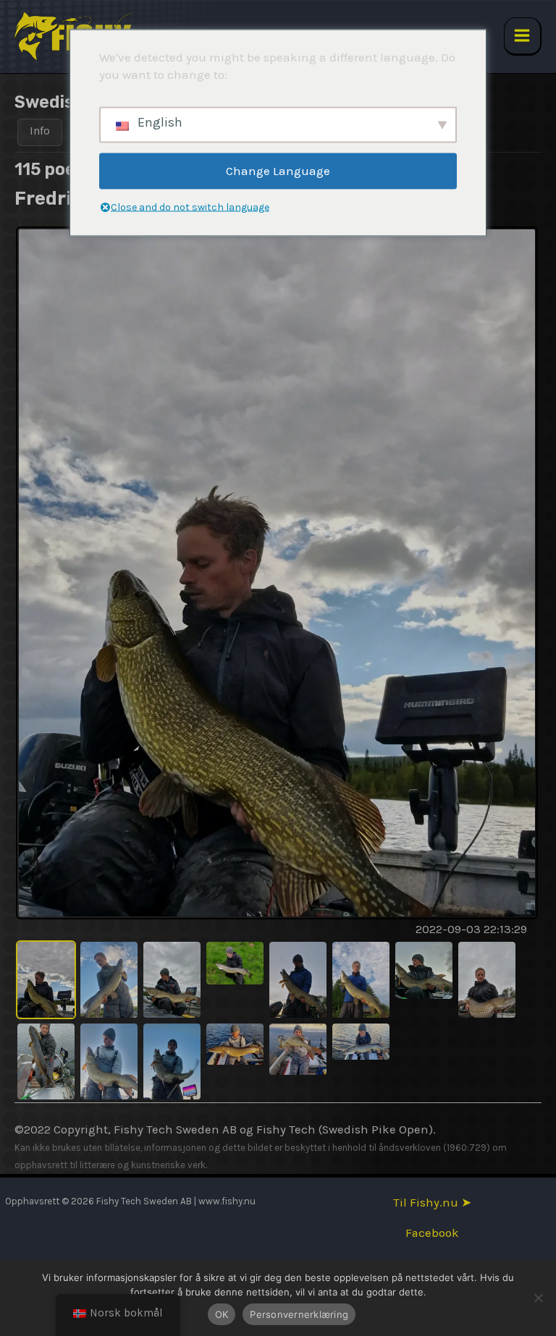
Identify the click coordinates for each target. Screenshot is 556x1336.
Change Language (278, 170)
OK (222, 1314)
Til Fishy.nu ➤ (432, 1202)
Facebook (432, 1233)
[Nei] (538, 1297)
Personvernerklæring (299, 1314)
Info (40, 130)
